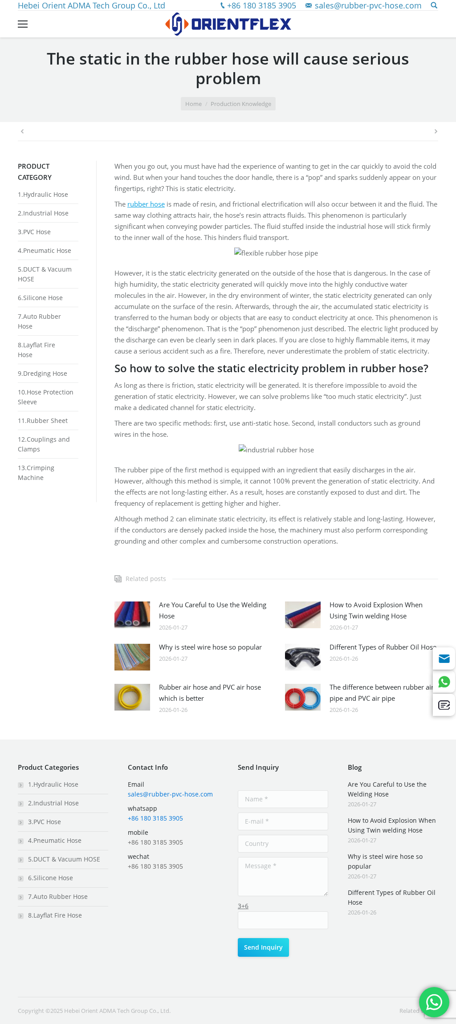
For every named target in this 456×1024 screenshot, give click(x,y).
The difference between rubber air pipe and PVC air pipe (382, 693)
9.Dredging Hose (42, 373)
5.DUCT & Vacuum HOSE (64, 859)
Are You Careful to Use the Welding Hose (212, 610)
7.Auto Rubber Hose (58, 896)
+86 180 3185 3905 (261, 5)
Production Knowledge (241, 104)
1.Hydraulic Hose (43, 194)
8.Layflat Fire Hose (55, 915)
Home (193, 104)
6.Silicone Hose (40, 297)
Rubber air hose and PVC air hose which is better (210, 693)
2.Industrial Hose (43, 213)
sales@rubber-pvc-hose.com (368, 5)
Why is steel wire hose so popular (210, 646)
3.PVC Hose (34, 232)
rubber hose (146, 203)
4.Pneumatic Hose (44, 250)
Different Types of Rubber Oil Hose (383, 646)
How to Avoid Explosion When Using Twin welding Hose (376, 610)
